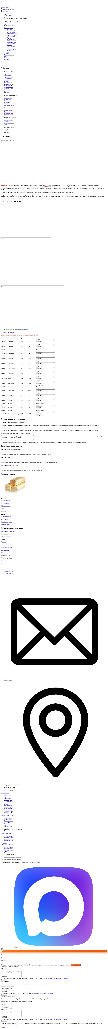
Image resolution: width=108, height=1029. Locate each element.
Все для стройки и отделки (8, 815)
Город (2, 1006)
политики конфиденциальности (62, 965)
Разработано (6, 865)
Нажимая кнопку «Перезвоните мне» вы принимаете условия (28, 993)
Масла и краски (5, 550)
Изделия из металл (6, 544)
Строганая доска (5, 524)
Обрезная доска (5, 503)
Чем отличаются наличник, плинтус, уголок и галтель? (15, 433)
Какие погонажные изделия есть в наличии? (13, 422)
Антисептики (4, 534)
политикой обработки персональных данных (56, 978)
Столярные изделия (6, 833)
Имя (2, 968)
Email (2, 990)
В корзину (38, 341)
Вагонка (3, 508)
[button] (55, 28)
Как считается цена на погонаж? (9, 427)
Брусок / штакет (5, 519)
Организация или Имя (7, 986)
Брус (2, 498)
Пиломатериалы (5, 793)
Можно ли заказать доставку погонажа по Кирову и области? (17, 440)
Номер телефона (5, 969)
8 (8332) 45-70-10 (10, 25)
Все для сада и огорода (7, 844)
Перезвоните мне (76, 965)
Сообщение (4, 976)
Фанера (3, 514)
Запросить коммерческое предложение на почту (16, 965)
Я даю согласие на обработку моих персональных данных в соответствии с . (35, 978)
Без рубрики (7, 130)
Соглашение (4, 991)
